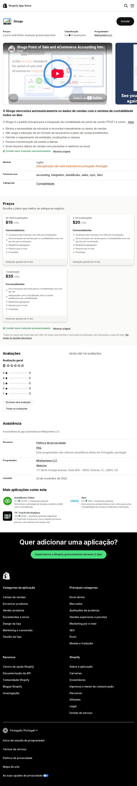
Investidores (77, 679)
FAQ (38, 447)
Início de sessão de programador (24, 740)
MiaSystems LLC (103, 35)
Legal (73, 706)
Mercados (76, 603)
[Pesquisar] (126, 6)
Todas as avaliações (16, 408)
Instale (125, 21)
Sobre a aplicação (81, 666)
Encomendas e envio (16, 617)
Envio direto (77, 597)
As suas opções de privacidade (22, 775)
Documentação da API (17, 673)
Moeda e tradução (81, 643)
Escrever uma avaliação (18, 402)
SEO (72, 630)
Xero (83, 497)
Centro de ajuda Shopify (18, 666)
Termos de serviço (14, 749)
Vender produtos (13, 610)
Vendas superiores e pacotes (88, 617)
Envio (73, 636)
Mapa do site (11, 766)
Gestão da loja (12, 636)
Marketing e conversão (17, 630)
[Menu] (132, 6)
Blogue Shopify (12, 686)
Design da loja (12, 623)
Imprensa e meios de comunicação (92, 686)
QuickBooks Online (24, 497)
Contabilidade (45, 183)
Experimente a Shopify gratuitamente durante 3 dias (68, 554)
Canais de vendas (14, 597)
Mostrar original (61, 151)
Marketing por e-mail (83, 623)
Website (41, 465)
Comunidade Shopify (16, 679)
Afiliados (75, 699)
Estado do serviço (81, 712)
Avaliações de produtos (84, 610)
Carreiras (76, 673)
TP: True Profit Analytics (27, 512)
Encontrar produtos (15, 603)
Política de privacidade (51, 442)
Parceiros (76, 693)
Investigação (11, 693)
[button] (35, 502)
